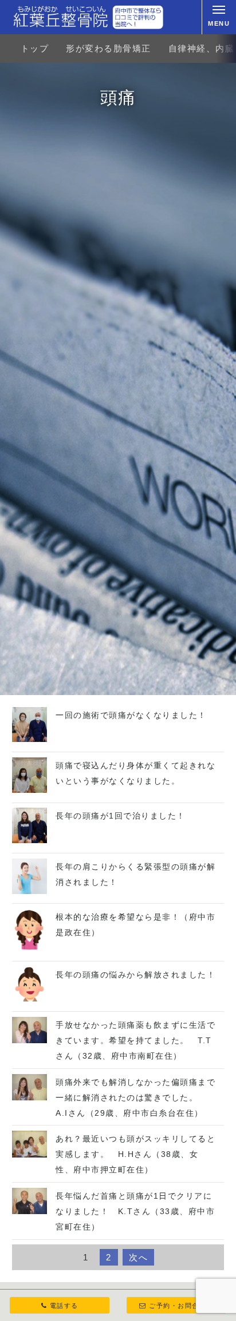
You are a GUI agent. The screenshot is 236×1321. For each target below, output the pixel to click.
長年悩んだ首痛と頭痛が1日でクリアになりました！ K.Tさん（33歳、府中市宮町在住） (135, 1211)
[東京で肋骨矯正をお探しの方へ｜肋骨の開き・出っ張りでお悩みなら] (88, 17)
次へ (138, 1257)
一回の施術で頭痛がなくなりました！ (131, 715)
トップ (35, 48)
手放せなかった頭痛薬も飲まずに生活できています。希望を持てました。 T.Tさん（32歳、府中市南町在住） (135, 1040)
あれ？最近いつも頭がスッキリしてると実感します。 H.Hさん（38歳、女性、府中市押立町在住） (135, 1154)
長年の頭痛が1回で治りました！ (121, 815)
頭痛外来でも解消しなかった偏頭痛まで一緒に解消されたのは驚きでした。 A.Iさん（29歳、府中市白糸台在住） (135, 1097)
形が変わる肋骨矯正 (108, 48)
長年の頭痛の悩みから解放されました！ (135, 974)
